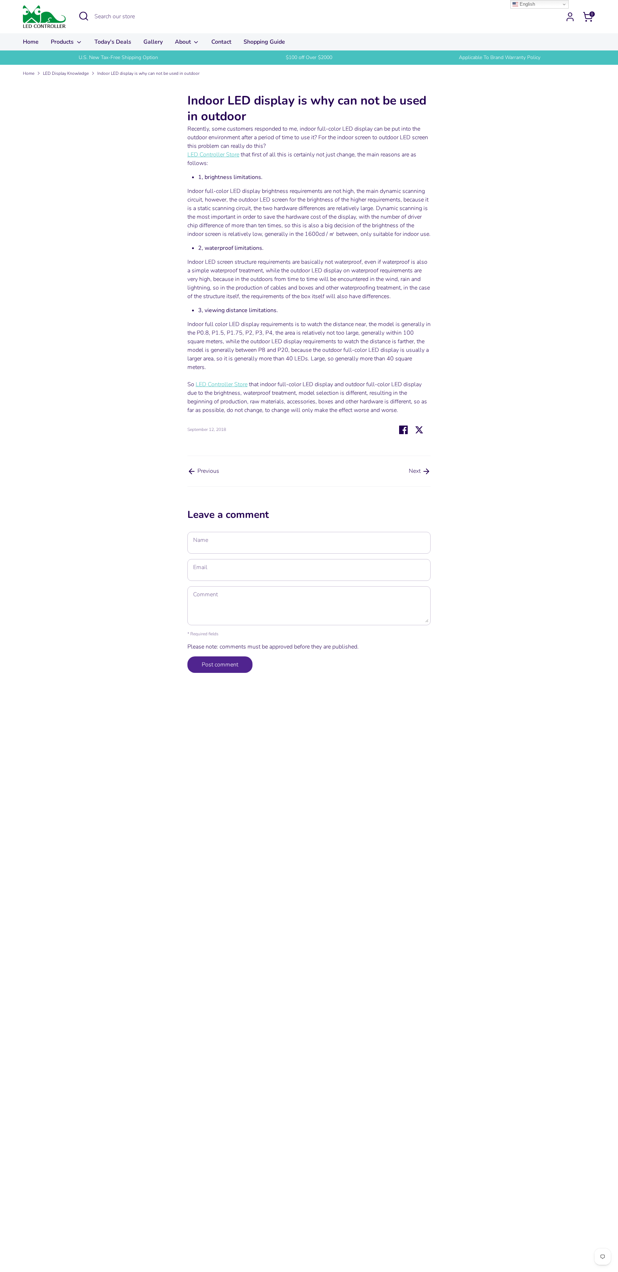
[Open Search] (84, 16)
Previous (207, 471)
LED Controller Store (213, 155)
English (526, 4)
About (183, 42)
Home (31, 42)
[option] (118, 57)
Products (63, 42)
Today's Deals (112, 42)
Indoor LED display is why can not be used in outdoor (148, 73)
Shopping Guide (264, 42)
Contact (221, 42)
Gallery (153, 42)
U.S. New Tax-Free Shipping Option (118, 57)
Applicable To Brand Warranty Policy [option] (499, 57)
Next (415, 471)
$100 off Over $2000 (309, 57)
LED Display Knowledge (66, 73)
